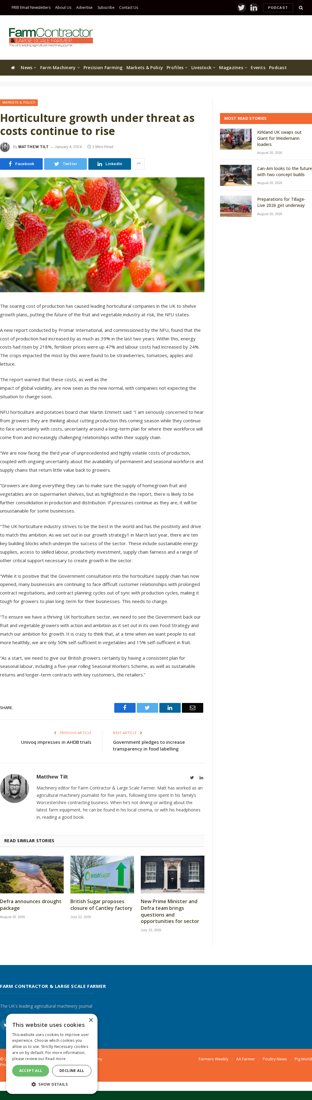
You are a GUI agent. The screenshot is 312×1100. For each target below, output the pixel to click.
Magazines (231, 67)
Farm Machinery (58, 67)
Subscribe (106, 7)
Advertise (84, 7)
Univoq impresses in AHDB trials (56, 742)
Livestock (201, 67)
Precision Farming (103, 67)
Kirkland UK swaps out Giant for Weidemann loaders (279, 138)
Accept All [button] (30, 1070)
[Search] (300, 8)
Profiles (175, 67)
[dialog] (52, 1054)
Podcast (278, 7)
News (26, 67)
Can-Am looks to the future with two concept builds (284, 171)
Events (258, 67)
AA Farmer (245, 1059)
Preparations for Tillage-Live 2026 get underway (281, 202)
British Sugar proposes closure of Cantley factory (101, 904)
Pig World (303, 1059)
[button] (51, 1084)
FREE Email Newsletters (31, 7)
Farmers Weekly (214, 1059)
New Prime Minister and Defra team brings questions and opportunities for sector (170, 911)
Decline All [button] (71, 1070)
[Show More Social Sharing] (139, 164)
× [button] (90, 1020)
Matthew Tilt (33, 147)
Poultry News (275, 1059)
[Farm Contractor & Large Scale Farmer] (51, 37)
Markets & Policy (144, 67)
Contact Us (128, 7)
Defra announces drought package (31, 904)
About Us (63, 7)
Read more (55, 1058)
